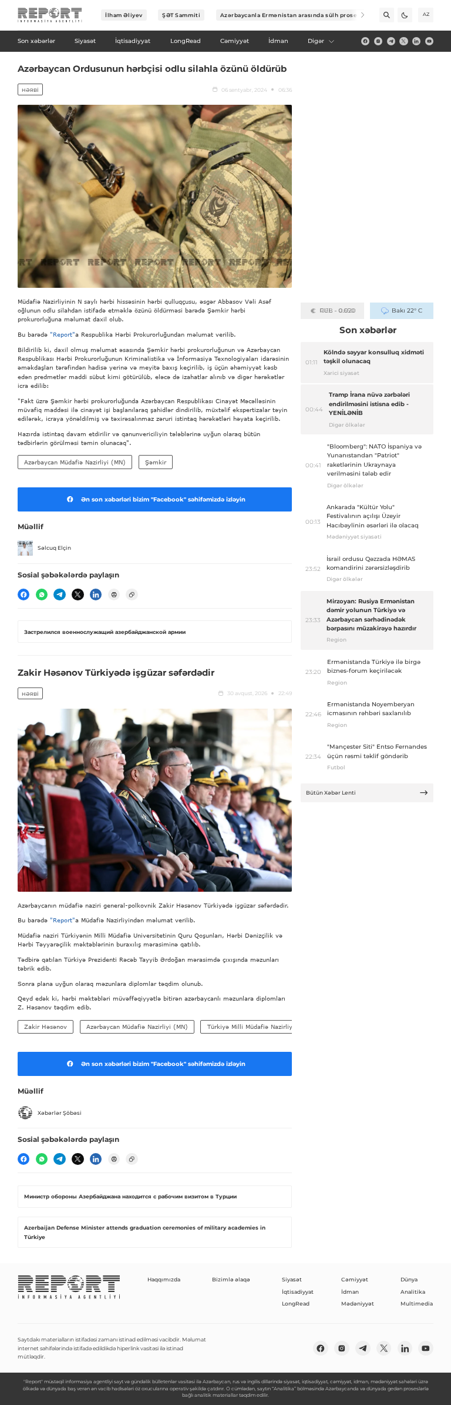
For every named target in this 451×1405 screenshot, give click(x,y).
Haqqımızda (163, 1279)
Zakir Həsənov (45, 1026)
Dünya (409, 1279)
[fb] (365, 41)
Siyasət (292, 1279)
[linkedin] (416, 41)
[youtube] (429, 41)
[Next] (357, 15)
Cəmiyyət (354, 1279)
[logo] (50, 15)
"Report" (62, 334)
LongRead (295, 1303)
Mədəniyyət (357, 1303)
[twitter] (403, 41)
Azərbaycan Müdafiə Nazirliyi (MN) (75, 462)
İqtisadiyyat (298, 1291)
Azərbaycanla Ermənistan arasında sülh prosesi (291, 15)
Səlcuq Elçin (54, 547)
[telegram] (391, 41)
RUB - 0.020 (337, 310)
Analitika (412, 1291)
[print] (114, 594)
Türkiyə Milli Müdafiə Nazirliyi (250, 1026)
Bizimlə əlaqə (231, 1279)
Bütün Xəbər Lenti (331, 792)
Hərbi (30, 90)
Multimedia (416, 1303)
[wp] (42, 594)
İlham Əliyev (124, 15)
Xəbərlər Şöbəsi (60, 1113)
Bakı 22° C (407, 310)
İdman (350, 1291)
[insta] (378, 41)
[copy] (131, 594)
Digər (316, 41)
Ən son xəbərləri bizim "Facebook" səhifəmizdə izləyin (163, 499)
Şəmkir (155, 462)
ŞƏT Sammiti (181, 15)
